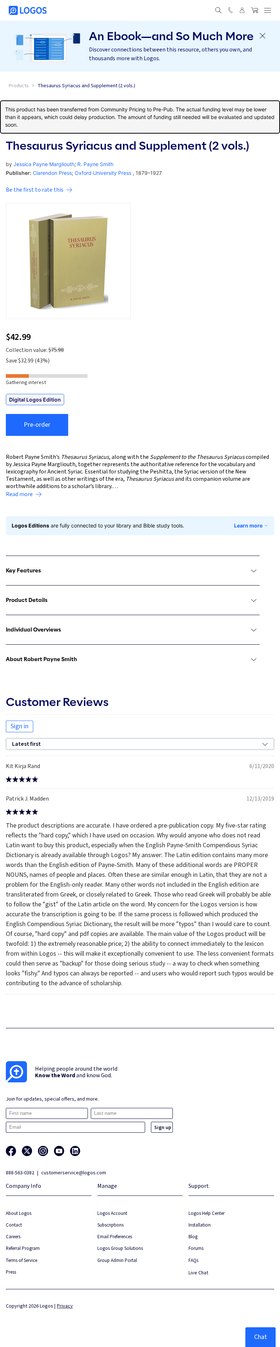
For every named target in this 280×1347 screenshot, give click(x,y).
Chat (260, 1337)
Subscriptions (110, 1225)
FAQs (193, 1260)
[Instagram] (43, 1151)
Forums (195, 1248)
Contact (14, 1225)
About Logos (18, 1213)
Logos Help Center (206, 1213)
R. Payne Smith (95, 164)
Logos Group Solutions (120, 1248)
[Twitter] (27, 1151)
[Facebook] (11, 1151)
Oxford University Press (103, 173)
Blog (193, 1236)
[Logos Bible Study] (28, 10)
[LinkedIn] (75, 1151)
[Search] (218, 10)
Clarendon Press (52, 173)
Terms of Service (21, 1260)
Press (11, 1272)
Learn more (248, 525)
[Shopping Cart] (254, 10)
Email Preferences (114, 1236)
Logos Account (112, 1213)
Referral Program (23, 1248)
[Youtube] (59, 1151)
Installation (199, 1225)
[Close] (262, 36)
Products (19, 85)
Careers (13, 1236)
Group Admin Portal (117, 1260)
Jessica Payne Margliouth (43, 164)
